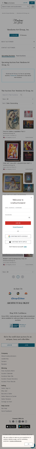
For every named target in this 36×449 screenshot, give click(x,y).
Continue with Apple (19, 242)
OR (18, 231)
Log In (18, 223)
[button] (29, 217)
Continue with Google (19, 236)
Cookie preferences (15, 441)
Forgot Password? (18, 227)
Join (25, 246)
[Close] (31, 197)
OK (28, 444)
